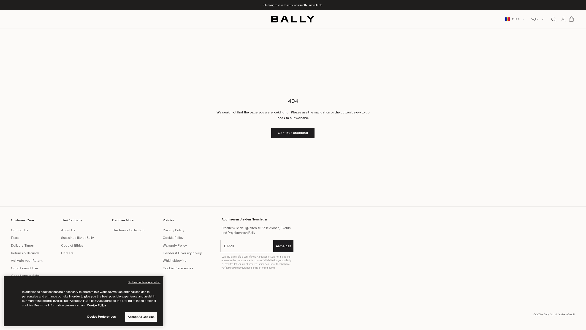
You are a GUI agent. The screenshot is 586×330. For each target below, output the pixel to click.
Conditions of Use (24, 268)
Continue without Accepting (144, 282)
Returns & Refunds (25, 253)
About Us (68, 230)
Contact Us (19, 230)
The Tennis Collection (128, 230)
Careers (67, 253)
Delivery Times (22, 245)
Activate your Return (27, 260)
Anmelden (283, 246)
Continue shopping (293, 133)
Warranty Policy (175, 245)
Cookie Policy (173, 238)
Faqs (15, 238)
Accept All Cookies (141, 317)
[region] (84, 301)
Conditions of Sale (25, 276)
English (535, 19)
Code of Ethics (72, 245)
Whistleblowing (175, 260)
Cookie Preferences (178, 268)
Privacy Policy (173, 230)
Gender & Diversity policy (182, 253)
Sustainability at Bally (77, 238)
